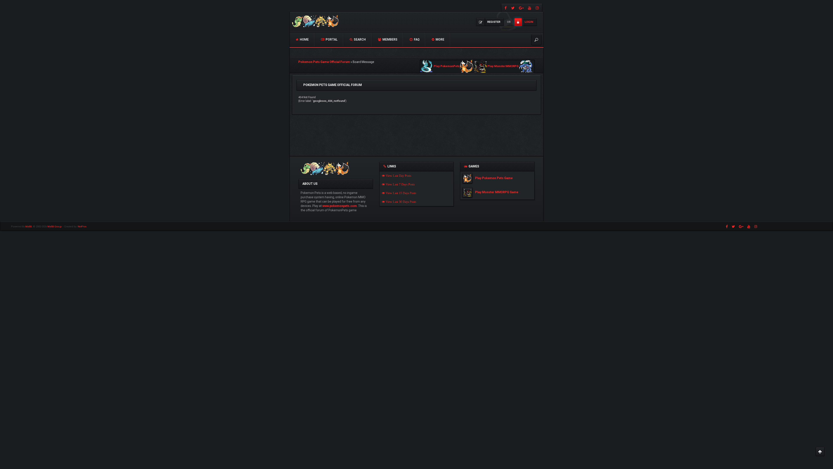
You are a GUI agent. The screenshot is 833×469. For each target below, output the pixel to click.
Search (359, 39)
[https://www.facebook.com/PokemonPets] (505, 8)
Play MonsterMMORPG (503, 66)
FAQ (416, 39)
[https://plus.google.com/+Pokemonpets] (521, 8)
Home (304, 39)
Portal (331, 39)
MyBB (28, 226)
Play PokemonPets (446, 66)
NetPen (82, 226)
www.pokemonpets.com (339, 206)
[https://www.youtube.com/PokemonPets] (529, 8)
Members (389, 39)
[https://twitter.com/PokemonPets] (513, 8)
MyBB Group (55, 226)
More (439, 39)
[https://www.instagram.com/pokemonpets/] (537, 8)
